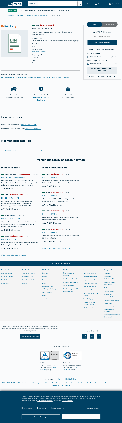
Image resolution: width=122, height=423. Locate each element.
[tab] (23, 150)
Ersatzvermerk (8, 77)
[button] (100, 4)
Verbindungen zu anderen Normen (57, 77)
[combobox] (60, 3)
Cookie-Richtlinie (67, 400)
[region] (61, 404)
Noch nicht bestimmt (39, 52)
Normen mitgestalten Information (29, 77)
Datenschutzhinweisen (45, 400)
